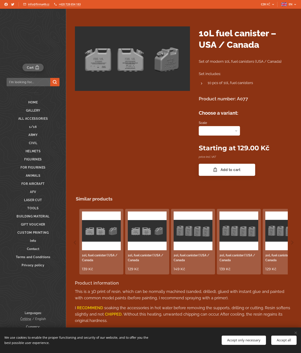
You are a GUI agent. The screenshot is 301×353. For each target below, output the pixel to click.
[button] (75, 242)
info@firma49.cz (38, 4)
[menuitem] (33, 102)
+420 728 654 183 (70, 4)
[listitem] (101, 241)
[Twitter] (12, 4)
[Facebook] (6, 4)
